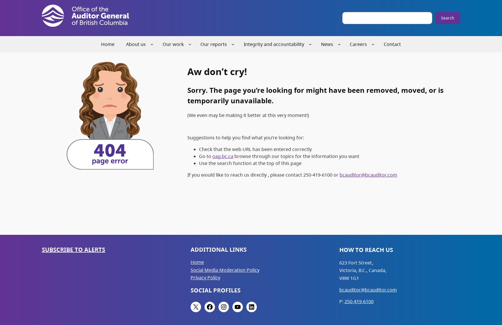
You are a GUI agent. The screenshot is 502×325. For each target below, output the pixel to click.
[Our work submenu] (190, 44)
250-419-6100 (359, 301)
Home (197, 262)
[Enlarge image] (146, 66)
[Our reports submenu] (233, 44)
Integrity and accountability (274, 44)
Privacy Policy (205, 277)
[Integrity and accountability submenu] (310, 44)
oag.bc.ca (222, 156)
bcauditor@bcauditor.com (368, 175)
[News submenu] (339, 44)
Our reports (213, 44)
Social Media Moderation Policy (225, 270)
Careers (358, 44)
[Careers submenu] (373, 44)
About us (136, 44)
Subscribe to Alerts (73, 249)
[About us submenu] (151, 44)
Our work (173, 44)
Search (447, 18)
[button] (487, 293)
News (327, 44)
